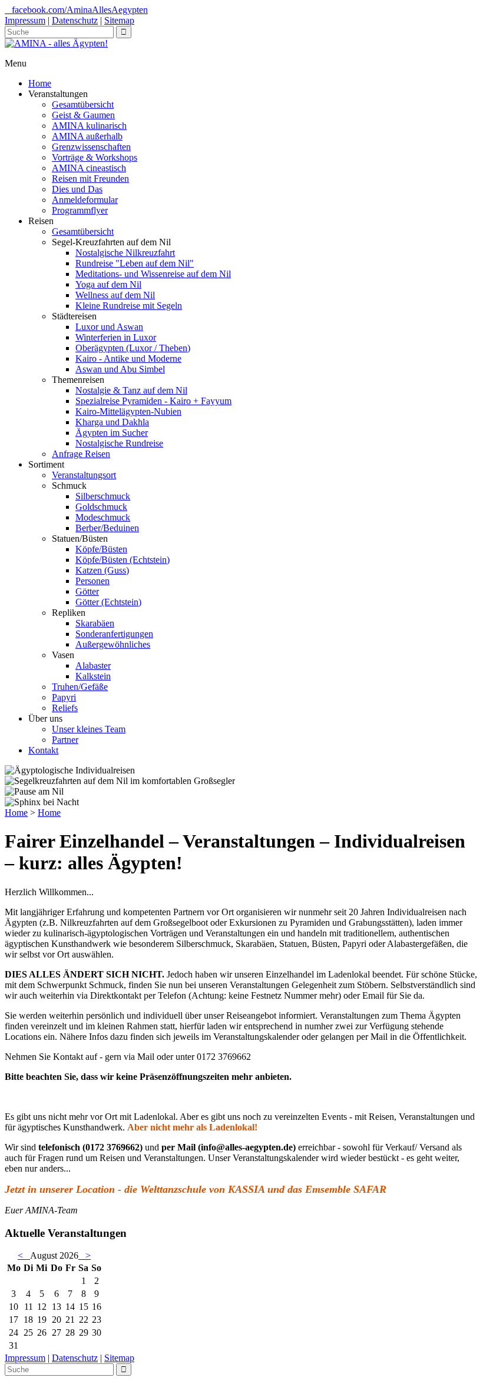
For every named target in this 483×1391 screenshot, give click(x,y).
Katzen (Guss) (102, 570)
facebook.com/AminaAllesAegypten (80, 10)
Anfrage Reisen (81, 454)
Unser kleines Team (88, 729)
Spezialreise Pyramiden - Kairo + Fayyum (153, 401)
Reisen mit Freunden (90, 179)
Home (39, 83)
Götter (87, 591)
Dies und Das (77, 189)
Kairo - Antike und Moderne (128, 358)
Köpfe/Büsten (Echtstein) (122, 560)
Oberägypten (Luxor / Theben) (132, 348)
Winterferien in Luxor (115, 337)
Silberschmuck (102, 496)
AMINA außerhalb (87, 136)
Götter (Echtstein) (108, 602)
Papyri (64, 697)
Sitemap (119, 20)
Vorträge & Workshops (94, 157)
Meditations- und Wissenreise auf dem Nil (153, 274)
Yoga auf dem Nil (108, 284)
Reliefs (65, 708)
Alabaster (93, 666)
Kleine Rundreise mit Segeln (128, 306)
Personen (92, 581)
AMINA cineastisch (89, 168)
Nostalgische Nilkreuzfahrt (125, 253)
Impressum (25, 20)
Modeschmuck (102, 517)
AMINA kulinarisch (89, 126)
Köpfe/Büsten (101, 549)
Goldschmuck (101, 507)
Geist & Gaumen (83, 115)
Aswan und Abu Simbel (120, 369)
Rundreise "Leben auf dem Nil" (134, 263)
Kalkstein (93, 676)
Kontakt (43, 750)
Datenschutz (75, 20)
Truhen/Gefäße (80, 687)
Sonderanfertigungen (114, 634)
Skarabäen (94, 623)
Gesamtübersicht (83, 104)
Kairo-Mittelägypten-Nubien (128, 411)
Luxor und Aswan (109, 327)
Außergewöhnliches (112, 644)
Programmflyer (80, 210)
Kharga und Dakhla (112, 422)
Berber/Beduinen (107, 528)
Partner (65, 740)
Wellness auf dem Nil (115, 295)
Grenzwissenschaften (91, 147)
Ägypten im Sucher (111, 433)
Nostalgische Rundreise (119, 443)
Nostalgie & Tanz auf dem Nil (131, 390)
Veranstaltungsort (84, 475)
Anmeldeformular (85, 200)
